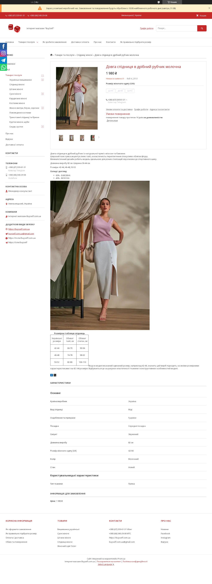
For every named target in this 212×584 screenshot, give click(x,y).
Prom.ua (121, 558)
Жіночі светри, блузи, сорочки (24, 108)
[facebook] (51, 375)
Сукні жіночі (15, 93)
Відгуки (9, 139)
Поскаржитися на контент (109, 561)
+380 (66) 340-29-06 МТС (120, 533)
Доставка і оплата (80, 42)
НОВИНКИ (10, 64)
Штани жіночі (16, 89)
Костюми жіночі (17, 103)
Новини (165, 529)
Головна (10, 42)
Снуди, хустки (16, 126)
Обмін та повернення (16, 541)
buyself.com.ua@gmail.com (21, 233)
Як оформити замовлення (18, 529)
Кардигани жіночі (18, 98)
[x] (55, 375)
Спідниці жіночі (84, 55)
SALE (8, 69)
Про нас (97, 42)
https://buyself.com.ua (19, 229)
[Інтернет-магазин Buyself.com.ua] (14, 34)
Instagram (165, 537)
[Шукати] (202, 28)
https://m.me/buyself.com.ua (22, 238)
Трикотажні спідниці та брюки (24, 117)
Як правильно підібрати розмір (135, 42)
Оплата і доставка (15, 537)
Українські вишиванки (20, 79)
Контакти (111, 42)
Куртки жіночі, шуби (19, 122)
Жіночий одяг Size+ (66, 546)
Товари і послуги (26, 42)
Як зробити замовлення (54, 42)
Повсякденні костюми (20, 112)
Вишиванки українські (68, 529)
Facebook (165, 533)
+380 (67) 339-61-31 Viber (120, 529)
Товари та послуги (64, 55)
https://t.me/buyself (17, 242)
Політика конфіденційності (135, 561)
